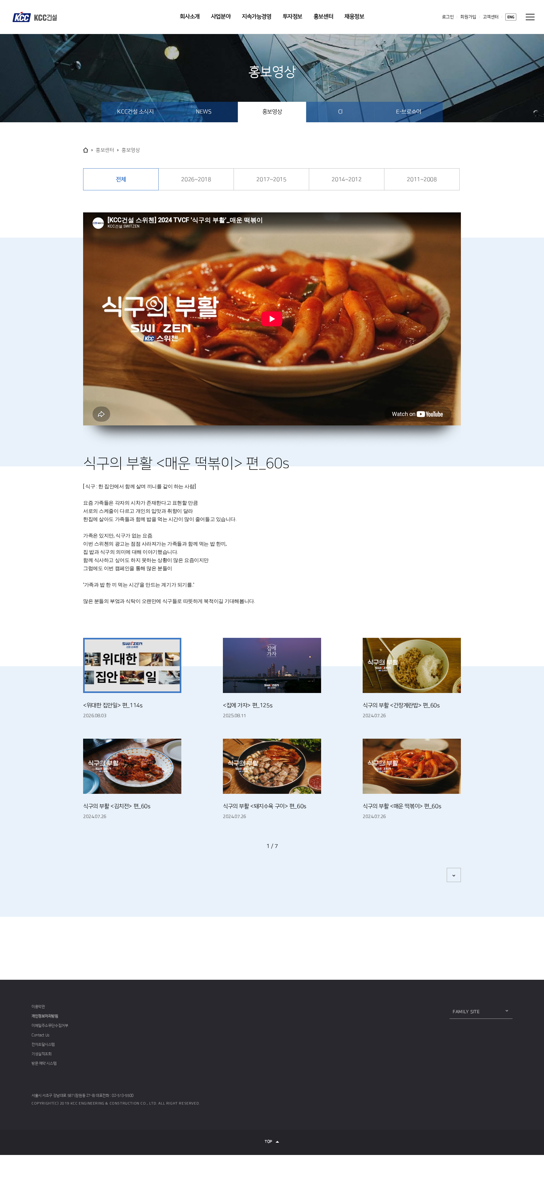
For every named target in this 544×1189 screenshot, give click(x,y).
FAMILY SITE (466, 1011)
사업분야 (220, 17)
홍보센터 (323, 17)
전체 (121, 179)
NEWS (203, 112)
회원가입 (468, 17)
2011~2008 (422, 179)
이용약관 (38, 1007)
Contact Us (40, 1035)
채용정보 (354, 17)
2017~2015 (271, 179)
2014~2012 (346, 179)
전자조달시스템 (43, 1044)
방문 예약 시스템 (43, 1063)
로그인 (448, 17)
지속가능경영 (256, 17)
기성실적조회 (41, 1054)
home (85, 150)
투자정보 (292, 17)
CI (340, 112)
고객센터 (491, 17)
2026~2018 (196, 179)
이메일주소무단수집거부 (49, 1026)
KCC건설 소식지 (135, 112)
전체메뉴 (530, 17)
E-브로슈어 (408, 112)
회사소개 (189, 17)
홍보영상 (272, 112)
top (268, 1142)
